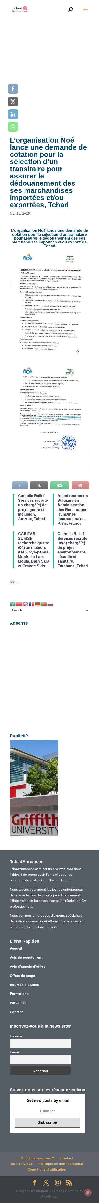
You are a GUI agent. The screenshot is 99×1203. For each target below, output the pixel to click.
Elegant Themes (49, 1191)
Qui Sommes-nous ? (37, 1158)
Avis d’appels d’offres (28, 966)
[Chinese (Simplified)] (19, 604)
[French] (32, 604)
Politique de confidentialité (60, 1164)
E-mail (14, 1052)
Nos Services (21, 1164)
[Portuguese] (44, 604)
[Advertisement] (49, 71)
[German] (38, 604)
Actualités (18, 1003)
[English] (25, 604)
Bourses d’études (24, 985)
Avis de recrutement (26, 957)
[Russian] (50, 604)
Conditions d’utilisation (46, 1169)
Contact (16, 1012)
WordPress (49, 1196)
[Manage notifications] (88, 1192)
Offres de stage (22, 976)
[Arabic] (13, 604)
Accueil (16, 948)
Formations (19, 994)
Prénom (16, 1036)
